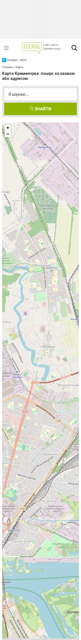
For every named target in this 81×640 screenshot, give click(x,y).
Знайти (42, 108)
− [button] (7, 134)
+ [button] (7, 127)
